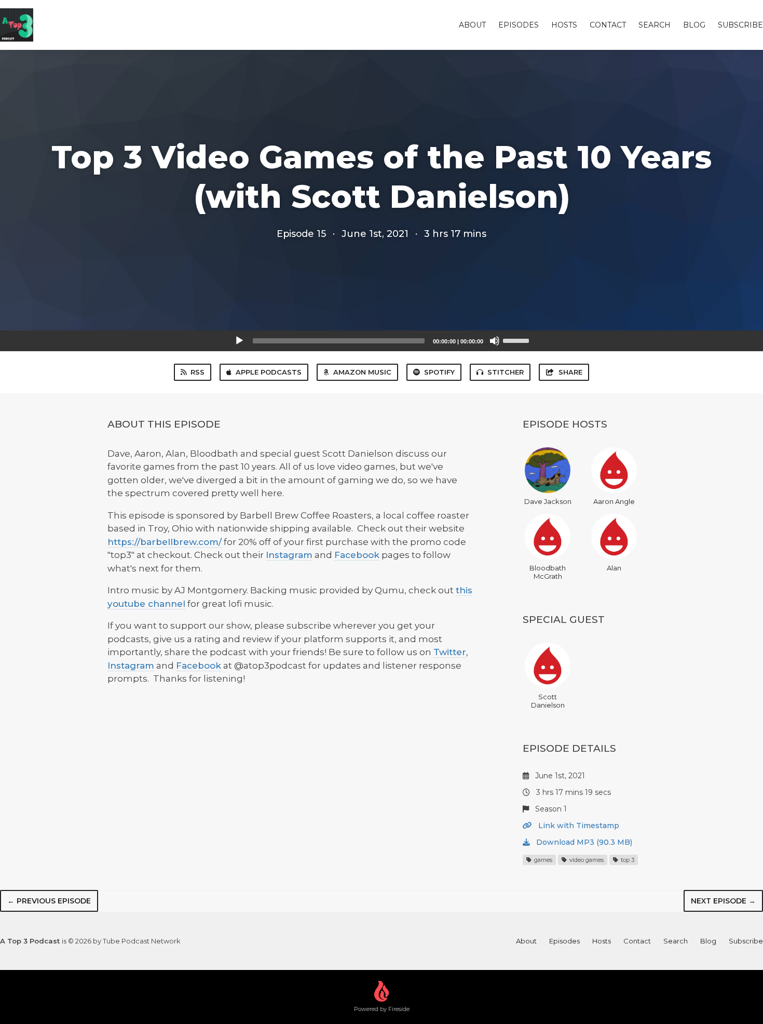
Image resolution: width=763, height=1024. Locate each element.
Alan (614, 568)
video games (586, 859)
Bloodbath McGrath (547, 572)
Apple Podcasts (269, 372)
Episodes (518, 25)
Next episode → (723, 901)
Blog (694, 25)
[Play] (239, 341)
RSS (197, 372)
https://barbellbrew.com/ (164, 542)
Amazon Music (362, 372)
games (542, 859)
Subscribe (740, 25)
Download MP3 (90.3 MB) (583, 842)
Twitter (449, 652)
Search (654, 25)
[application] (381, 340)
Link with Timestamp (577, 825)
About (472, 25)
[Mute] (494, 341)
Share (570, 372)
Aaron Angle (614, 501)
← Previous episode (49, 901)
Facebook (356, 555)
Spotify (439, 372)
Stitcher (505, 372)
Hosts (564, 25)
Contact (608, 25)
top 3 (626, 859)
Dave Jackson (547, 501)
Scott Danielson (548, 701)
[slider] (517, 339)
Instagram (289, 555)
